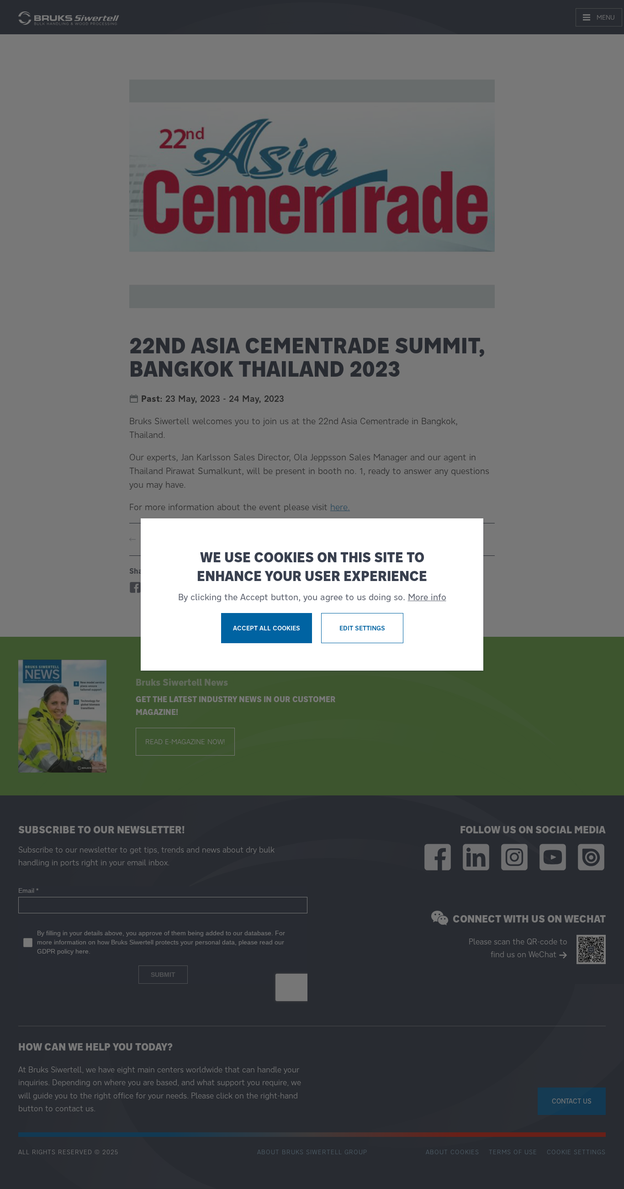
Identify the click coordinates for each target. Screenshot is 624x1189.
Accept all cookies (266, 628)
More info (427, 597)
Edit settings (362, 628)
